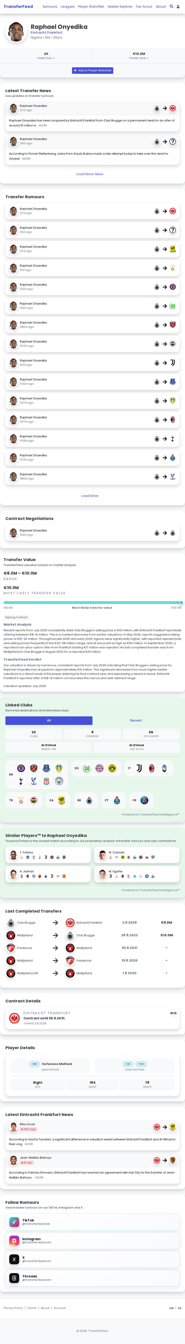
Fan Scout (144, 6)
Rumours (50, 6)
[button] (92, 70)
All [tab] (49, 720)
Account (60, 1308)
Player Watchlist (91, 6)
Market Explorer (120, 6)
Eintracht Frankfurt (46, 32)
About (161, 6)
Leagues (68, 6)
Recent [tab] (136, 720)
